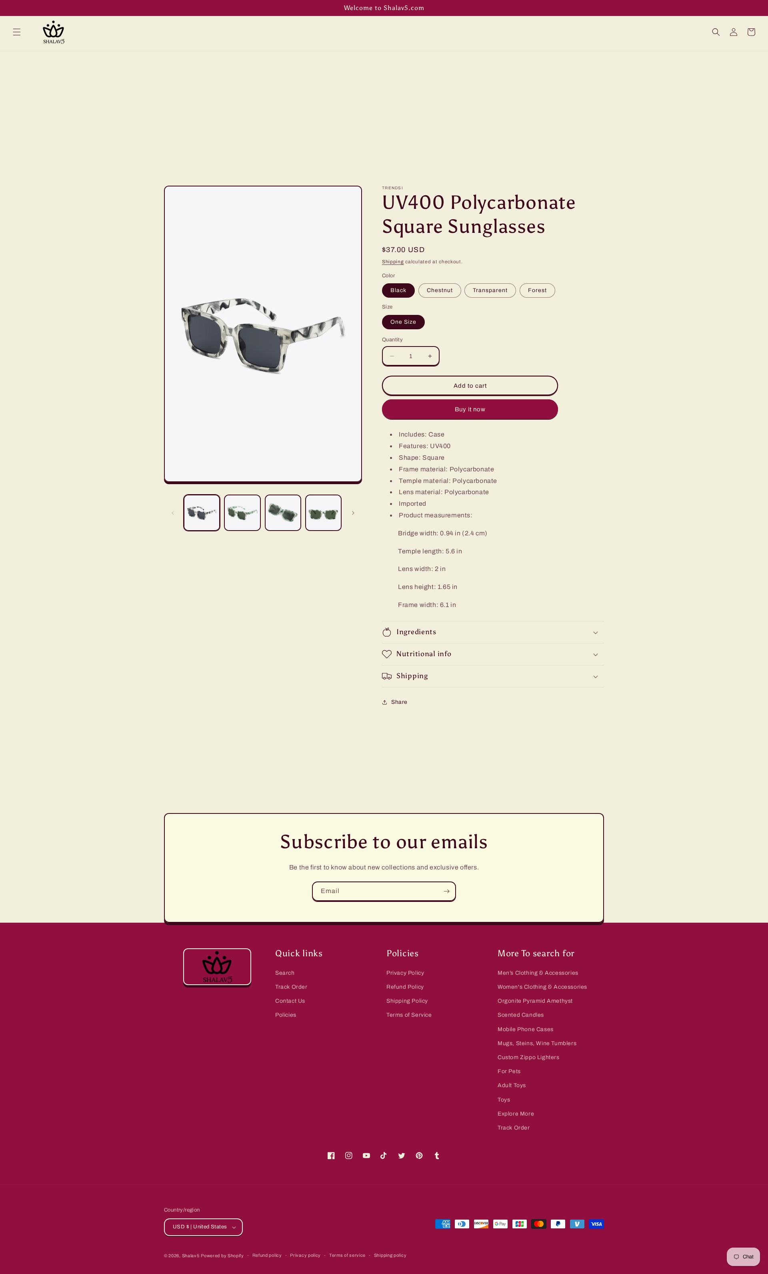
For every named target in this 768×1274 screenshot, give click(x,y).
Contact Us (290, 1001)
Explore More (516, 1114)
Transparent (490, 290)
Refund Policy (405, 987)
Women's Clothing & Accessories (542, 987)
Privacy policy (305, 1255)
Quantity (392, 340)
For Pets (509, 1071)
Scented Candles (521, 1015)
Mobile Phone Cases (526, 1029)
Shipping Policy (407, 1001)
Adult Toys (512, 1085)
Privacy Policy (405, 973)
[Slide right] (353, 513)
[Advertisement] (384, 111)
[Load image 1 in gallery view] (202, 513)
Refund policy (267, 1255)
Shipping (393, 261)
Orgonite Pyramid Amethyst (535, 1001)
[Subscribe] (446, 891)
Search (285, 973)
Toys (504, 1100)
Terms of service (347, 1255)
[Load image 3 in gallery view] (283, 513)
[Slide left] (173, 513)
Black (398, 290)
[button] (17, 32)
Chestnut (440, 290)
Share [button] (399, 702)
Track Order (291, 987)
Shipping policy (390, 1255)
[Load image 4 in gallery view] (323, 513)
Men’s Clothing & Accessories (538, 973)
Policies (285, 1015)
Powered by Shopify (222, 1255)
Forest (537, 290)
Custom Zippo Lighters (529, 1057)
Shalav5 (191, 1255)
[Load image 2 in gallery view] (242, 513)
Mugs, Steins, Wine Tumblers (537, 1043)
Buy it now (470, 409)
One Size (403, 322)
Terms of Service (409, 1015)
